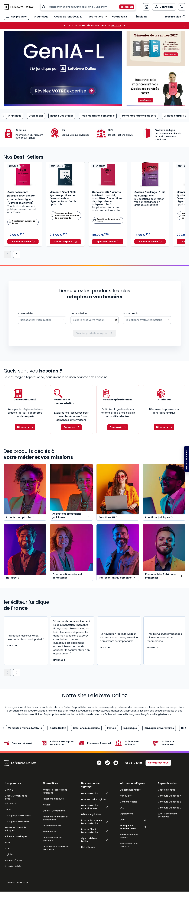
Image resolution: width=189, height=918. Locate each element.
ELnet (7, 848)
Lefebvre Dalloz (89, 793)
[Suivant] (16, 254)
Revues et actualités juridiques (15, 829)
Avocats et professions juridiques (55, 791)
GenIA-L (9, 789)
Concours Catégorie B (169, 801)
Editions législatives (91, 814)
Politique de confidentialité (128, 827)
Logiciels (9, 854)
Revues (111, 728)
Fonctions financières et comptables (55, 818)
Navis (7, 842)
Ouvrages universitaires (159, 728)
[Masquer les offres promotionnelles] (186, 25)
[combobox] (88, 6)
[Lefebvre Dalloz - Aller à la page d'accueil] (18, 7)
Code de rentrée (166, 789)
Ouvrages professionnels (18, 815)
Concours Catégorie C (169, 807)
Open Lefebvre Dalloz (89, 840)
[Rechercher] (125, 6)
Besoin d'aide (173, 16)
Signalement (126, 813)
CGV (122, 819)
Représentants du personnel (52, 839)
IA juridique (14, 115)
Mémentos (10, 803)
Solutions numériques (86, 728)
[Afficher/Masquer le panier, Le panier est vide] (181, 6)
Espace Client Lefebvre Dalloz (89, 831)
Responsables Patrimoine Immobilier (56, 848)
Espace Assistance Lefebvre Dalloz (91, 822)
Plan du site (126, 795)
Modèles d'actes (13, 860)
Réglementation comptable (98, 115)
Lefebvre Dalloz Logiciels (93, 799)
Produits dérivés (13, 866)
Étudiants (141, 16)
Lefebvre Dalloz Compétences (89, 807)
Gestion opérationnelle (117, 399)
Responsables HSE (52, 825)
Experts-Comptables (54, 810)
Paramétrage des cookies (129, 836)
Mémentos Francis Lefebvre (139, 115)
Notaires (47, 804)
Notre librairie (88, 847)
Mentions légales (128, 801)
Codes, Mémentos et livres (16, 797)
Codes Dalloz (57, 728)
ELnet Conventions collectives (167, 815)
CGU (122, 807)
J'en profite (116, 25)
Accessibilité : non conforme (129, 845)
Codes (8, 809)
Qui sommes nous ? (130, 789)
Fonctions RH (49, 831)
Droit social (36, 115)
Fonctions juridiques (53, 798)
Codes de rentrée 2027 (68, 16)
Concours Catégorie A (169, 795)
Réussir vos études (61, 115)
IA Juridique (41, 16)
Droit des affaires (174, 115)
